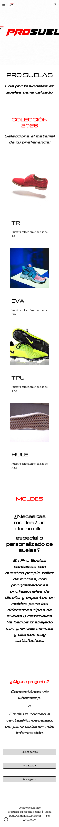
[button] (4, 4)
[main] (29, 75)
